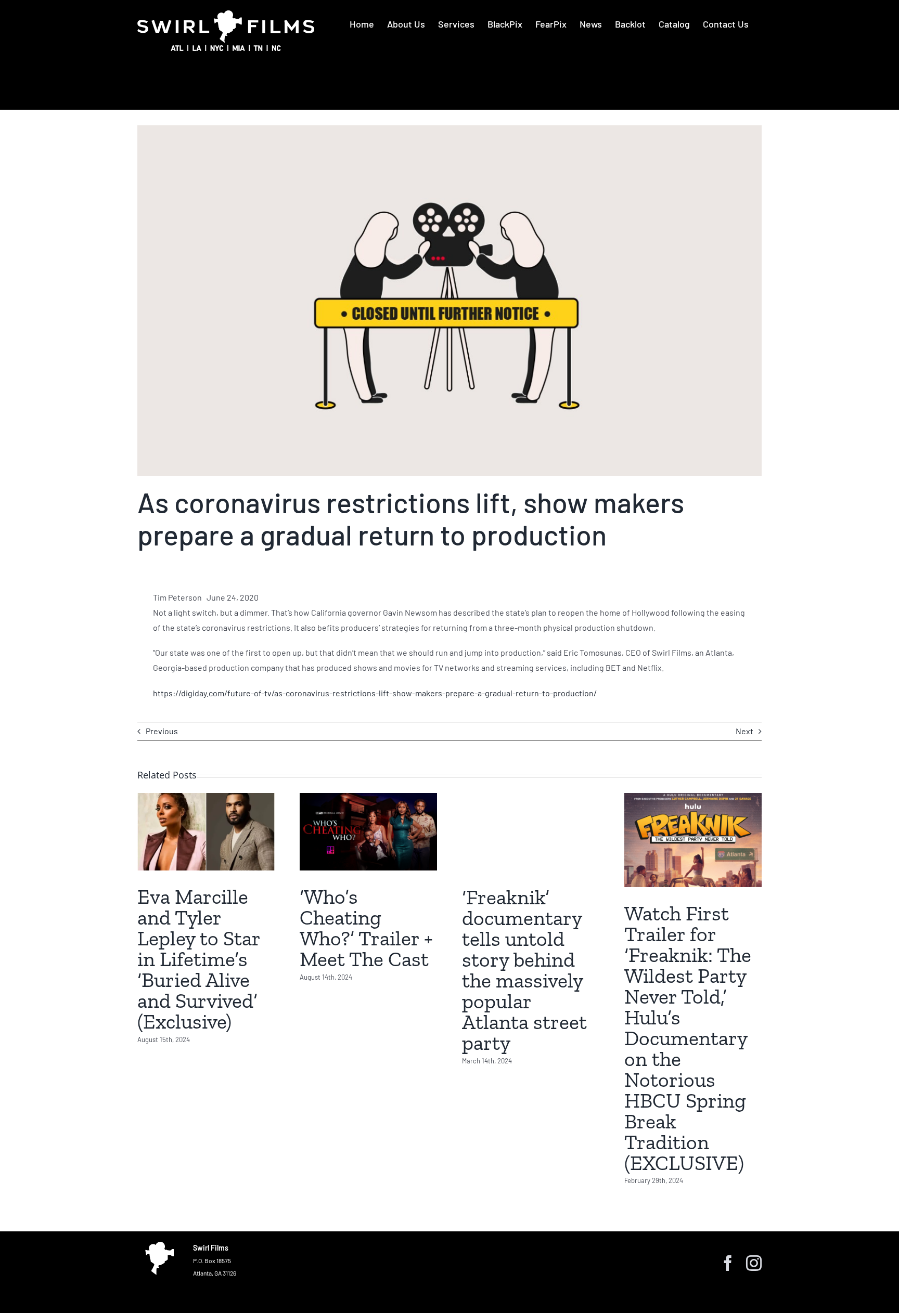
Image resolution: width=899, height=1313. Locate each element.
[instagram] (754, 1263)
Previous (162, 731)
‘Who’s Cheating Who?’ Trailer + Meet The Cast (366, 927)
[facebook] (728, 1263)
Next (744, 731)
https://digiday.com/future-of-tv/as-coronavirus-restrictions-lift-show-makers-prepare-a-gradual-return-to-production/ (375, 693)
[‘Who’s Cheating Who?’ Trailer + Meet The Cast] (368, 831)
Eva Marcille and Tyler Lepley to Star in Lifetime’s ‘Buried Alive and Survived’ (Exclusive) (198, 959)
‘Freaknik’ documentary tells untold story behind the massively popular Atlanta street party (524, 970)
